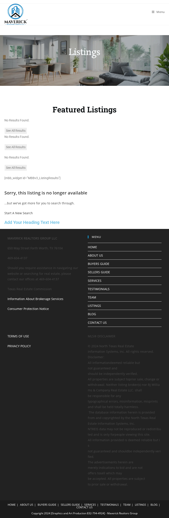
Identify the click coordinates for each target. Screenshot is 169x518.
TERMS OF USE (18, 336)
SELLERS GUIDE (99, 272)
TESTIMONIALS (99, 289)
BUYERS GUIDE (98, 264)
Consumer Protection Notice (28, 309)
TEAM (92, 297)
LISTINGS (94, 306)
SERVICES (94, 281)
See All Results (16, 130)
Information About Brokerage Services (35, 299)
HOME (92, 247)
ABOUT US (95, 255)
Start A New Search (18, 213)
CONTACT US (97, 322)
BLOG (92, 314)
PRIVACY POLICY (19, 346)
